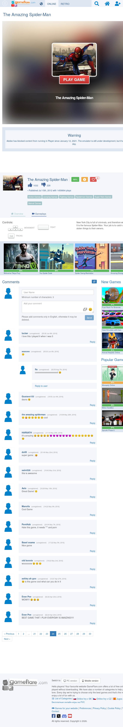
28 (77, 633)
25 (59, 633)
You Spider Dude (45, 273)
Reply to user (41, 385)
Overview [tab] (18, 213)
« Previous (9, 633)
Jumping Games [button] (50, 196)
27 (71, 633)
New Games (111, 281)
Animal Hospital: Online (111, 352)
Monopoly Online (108, 385)
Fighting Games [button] (67, 196)
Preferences (86, 708)
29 (84, 633)
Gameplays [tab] (40, 213)
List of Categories (63, 698)
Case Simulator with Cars (111, 330)
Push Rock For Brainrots (111, 307)
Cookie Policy (114, 708)
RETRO (66, 4)
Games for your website (66, 708)
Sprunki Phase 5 (108, 430)
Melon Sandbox (108, 407)
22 (41, 633)
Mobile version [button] (91, 680)
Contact (55, 711)
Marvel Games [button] (34, 203)
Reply (92, 341)
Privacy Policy (99, 708)
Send (89, 317)
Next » (7, 638)
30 (90, 633)
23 (47, 633)
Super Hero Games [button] (103, 196)
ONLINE (52, 4)
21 (34, 633)
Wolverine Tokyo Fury (12, 273)
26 (65, 633)
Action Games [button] (34, 196)
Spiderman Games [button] (84, 196)
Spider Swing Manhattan (84, 273)
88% (75, 179)
